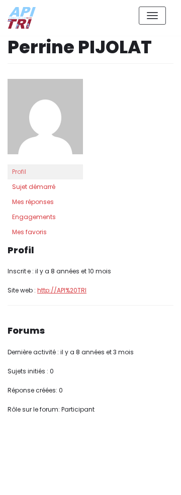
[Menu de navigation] (152, 16)
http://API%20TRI (61, 290)
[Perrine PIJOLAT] (45, 121)
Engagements (34, 217)
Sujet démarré (33, 186)
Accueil (103, 479)
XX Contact (150, 479)
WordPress (115, 442)
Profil (19, 171)
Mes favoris (29, 232)
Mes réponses (33, 201)
